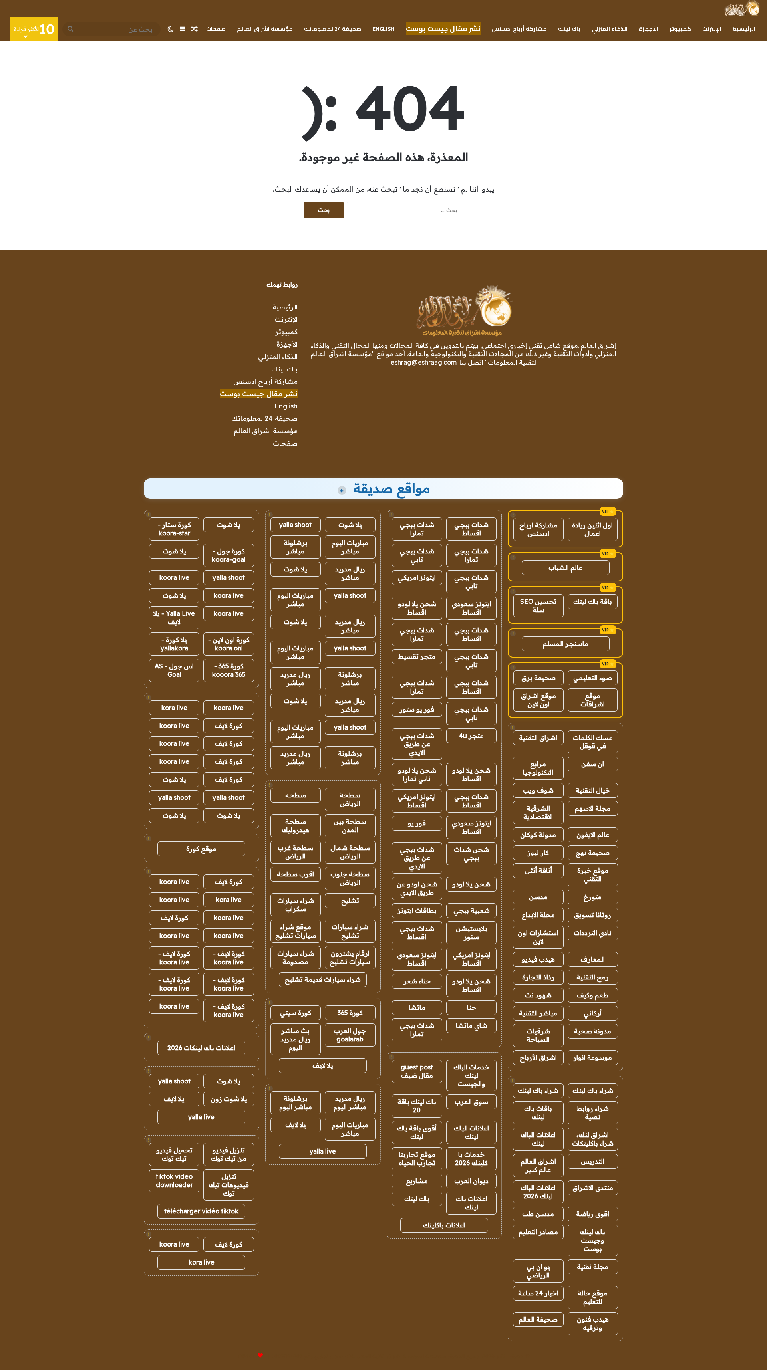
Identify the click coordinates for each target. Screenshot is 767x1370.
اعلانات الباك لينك (538, 1139)
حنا (471, 1007)
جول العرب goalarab (350, 1035)
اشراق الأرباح (538, 1057)
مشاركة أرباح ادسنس (519, 29)
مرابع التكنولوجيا (538, 768)
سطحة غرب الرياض (295, 852)
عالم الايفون (592, 835)
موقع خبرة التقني (592, 874)
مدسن (538, 897)
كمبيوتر (680, 29)
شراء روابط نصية (593, 1112)
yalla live (323, 1151)
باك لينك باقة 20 (416, 1106)
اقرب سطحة (295, 874)
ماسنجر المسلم (565, 644)
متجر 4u (471, 736)
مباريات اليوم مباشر (350, 547)
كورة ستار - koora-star (174, 529)
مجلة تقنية (592, 1267)
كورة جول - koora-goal (229, 555)
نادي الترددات (593, 933)
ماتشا (417, 1007)
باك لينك (569, 29)
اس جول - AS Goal (174, 670)
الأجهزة (648, 29)
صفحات (216, 29)
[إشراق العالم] (742, 8)
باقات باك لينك (538, 1112)
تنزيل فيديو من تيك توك (228, 1154)
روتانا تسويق (592, 915)
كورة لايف (228, 726)
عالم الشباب (565, 567)
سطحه (295, 795)
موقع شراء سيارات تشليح (295, 931)
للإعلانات (247, 1355)
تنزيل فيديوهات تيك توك (229, 1184)
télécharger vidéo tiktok (201, 1211)
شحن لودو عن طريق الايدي (417, 888)
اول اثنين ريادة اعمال (592, 529)
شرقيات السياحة (538, 1035)
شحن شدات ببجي (471, 853)
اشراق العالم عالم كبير (538, 1165)
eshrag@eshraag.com (424, 362)
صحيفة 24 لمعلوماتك (332, 29)
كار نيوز (538, 852)
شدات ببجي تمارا (417, 529)
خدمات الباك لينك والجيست (471, 1075)
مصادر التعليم (538, 1232)
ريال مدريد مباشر (350, 573)
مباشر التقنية (538, 1013)
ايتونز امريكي (417, 577)
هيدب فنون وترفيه (593, 1323)
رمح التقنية (592, 977)
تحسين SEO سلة (538, 605)
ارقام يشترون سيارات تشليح (350, 957)
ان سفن (592, 764)
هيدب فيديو (538, 959)
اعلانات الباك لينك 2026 (538, 1192)
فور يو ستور (416, 709)
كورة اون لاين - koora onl (229, 644)
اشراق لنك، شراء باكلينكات (593, 1139)
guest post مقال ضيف (417, 1071)
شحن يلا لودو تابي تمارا (417, 774)
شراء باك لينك (592, 1090)
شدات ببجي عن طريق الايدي (417, 744)
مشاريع (417, 1181)
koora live (174, 577)
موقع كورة (201, 849)
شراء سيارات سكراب (295, 904)
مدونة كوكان (538, 835)
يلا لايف (322, 1065)
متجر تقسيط (416, 656)
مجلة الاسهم (592, 808)
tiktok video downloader (174, 1180)
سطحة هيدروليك (295, 825)
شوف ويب (538, 790)
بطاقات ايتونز (417, 910)
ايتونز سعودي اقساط (471, 608)
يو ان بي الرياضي (538, 1271)
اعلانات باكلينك (444, 1225)
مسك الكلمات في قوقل (593, 742)
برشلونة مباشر (296, 547)
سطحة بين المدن (350, 825)
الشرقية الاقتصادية (538, 812)
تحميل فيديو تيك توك (174, 1154)
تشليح (350, 900)
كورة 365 (350, 1013)
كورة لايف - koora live (229, 958)
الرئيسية (744, 29)
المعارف (592, 959)
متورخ (593, 897)
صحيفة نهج (593, 852)
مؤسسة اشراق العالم (265, 29)
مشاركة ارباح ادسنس (538, 529)
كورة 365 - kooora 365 (229, 670)
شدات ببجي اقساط (471, 529)
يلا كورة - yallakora (174, 644)
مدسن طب (538, 1214)
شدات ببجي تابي (417, 555)
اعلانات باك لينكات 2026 (201, 1048)
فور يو (417, 823)
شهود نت (538, 995)
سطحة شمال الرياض (350, 852)
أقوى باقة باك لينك (417, 1132)
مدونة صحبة (592, 1031)
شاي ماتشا (471, 1025)
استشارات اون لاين (538, 937)
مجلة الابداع (538, 915)
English (383, 29)
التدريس (592, 1161)
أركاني (593, 1013)
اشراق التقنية (538, 738)
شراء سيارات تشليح (350, 931)
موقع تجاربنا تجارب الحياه (417, 1158)
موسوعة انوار (592, 1057)
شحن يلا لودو (471, 884)
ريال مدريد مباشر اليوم (350, 1102)
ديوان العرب (471, 1181)
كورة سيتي (295, 1013)
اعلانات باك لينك (471, 1203)
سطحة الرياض (350, 799)
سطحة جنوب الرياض (350, 878)
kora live (174, 708)
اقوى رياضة (592, 1214)
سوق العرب (471, 1102)
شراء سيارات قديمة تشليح (323, 979)
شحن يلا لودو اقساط (417, 608)
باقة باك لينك (592, 601)
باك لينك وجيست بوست (592, 1240)
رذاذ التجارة (538, 977)
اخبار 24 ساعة (538, 1293)
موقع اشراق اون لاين (538, 700)
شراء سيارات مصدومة (295, 957)
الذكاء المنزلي (610, 29)
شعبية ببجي (471, 910)
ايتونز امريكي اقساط (417, 801)
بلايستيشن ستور (471, 932)
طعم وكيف (592, 995)
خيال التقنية (593, 790)
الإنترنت (711, 29)
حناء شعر (417, 981)
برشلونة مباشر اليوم (295, 1102)
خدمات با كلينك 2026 (471, 1158)
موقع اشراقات (592, 700)
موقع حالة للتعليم (593, 1297)
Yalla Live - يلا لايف (174, 617)
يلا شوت (350, 525)
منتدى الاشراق (592, 1188)
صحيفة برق (538, 678)
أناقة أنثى (538, 870)
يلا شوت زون (229, 1099)
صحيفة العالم (538, 1319)
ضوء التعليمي (592, 678)
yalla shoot (295, 525)
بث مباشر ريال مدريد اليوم (295, 1039)
